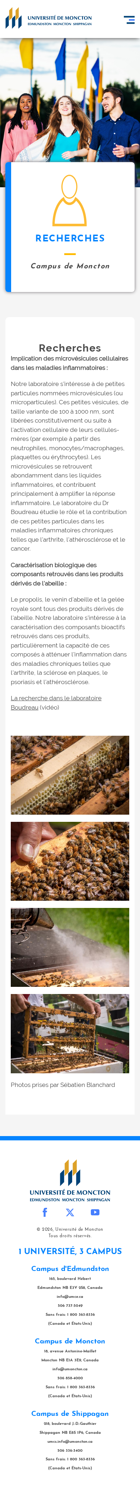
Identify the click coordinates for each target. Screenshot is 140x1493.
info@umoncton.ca (70, 1369)
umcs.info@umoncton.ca (70, 1442)
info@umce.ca (70, 1297)
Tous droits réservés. (70, 1236)
